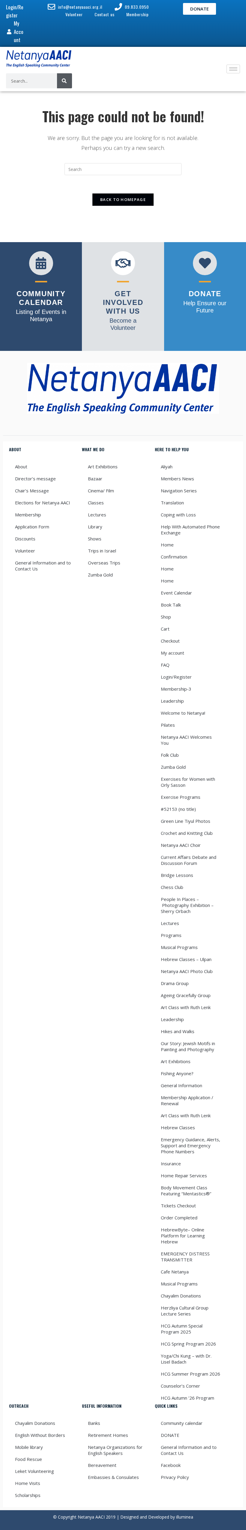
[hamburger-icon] (233, 69)
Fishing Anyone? (177, 1073)
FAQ (165, 665)
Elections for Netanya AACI (42, 503)
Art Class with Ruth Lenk (186, 1007)
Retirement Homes (108, 1435)
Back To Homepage (123, 199)
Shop (166, 617)
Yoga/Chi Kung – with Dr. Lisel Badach (186, 1359)
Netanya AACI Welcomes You (187, 740)
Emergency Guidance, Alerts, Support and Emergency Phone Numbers (190, 1145)
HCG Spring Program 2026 (188, 1344)
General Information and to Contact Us (43, 566)
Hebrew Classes (178, 1127)
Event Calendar (176, 593)
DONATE (170, 1435)
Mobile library (29, 1447)
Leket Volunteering (34, 1471)
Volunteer (25, 551)
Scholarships (27, 1495)
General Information (181, 1085)
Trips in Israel (102, 551)
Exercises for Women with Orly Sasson (188, 782)
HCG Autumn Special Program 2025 (181, 1329)
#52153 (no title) (178, 809)
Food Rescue (28, 1459)
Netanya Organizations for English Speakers (115, 1450)
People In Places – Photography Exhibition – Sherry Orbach (187, 905)
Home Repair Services (184, 1176)
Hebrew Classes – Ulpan (186, 959)
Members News (177, 479)
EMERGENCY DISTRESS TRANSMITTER (185, 1257)
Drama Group (175, 983)
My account (172, 653)
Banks (94, 1423)
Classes (96, 503)
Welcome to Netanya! (183, 713)
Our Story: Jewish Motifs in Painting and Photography (188, 1046)
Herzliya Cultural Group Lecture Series (184, 1311)
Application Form (32, 527)
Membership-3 (176, 689)
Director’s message (35, 479)
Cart (165, 629)
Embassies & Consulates (113, 1477)
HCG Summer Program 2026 (190, 1374)
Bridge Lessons (177, 875)
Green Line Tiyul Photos (185, 821)
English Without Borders (40, 1435)
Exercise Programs (180, 797)
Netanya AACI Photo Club (187, 971)
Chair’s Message (32, 491)
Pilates (168, 725)
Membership (28, 515)
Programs (171, 935)
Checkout (170, 641)
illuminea (184, 1517)
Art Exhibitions (103, 467)
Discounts (25, 539)
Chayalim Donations (181, 1296)
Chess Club (172, 887)
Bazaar (95, 479)
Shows (94, 539)
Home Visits (27, 1483)
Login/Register (176, 677)
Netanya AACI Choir (181, 845)
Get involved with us (123, 302)
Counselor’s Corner (180, 1386)
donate (205, 294)
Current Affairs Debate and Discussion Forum (188, 860)
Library (95, 527)
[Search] (64, 80)
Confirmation (174, 557)
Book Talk (171, 605)
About (21, 467)
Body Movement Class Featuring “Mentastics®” (186, 1191)
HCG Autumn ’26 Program (187, 1398)
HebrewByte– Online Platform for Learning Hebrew (183, 1236)
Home (167, 545)
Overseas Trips (104, 563)
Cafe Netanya (175, 1272)
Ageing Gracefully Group (186, 995)
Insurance (171, 1163)
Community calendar (181, 1423)
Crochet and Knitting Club (187, 833)
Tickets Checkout (178, 1206)
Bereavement (102, 1465)
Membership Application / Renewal (187, 1100)
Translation (172, 503)
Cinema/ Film (101, 491)
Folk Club (170, 755)
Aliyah (166, 467)
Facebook (171, 1465)
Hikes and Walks (177, 1031)
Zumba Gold (100, 575)
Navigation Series (179, 491)
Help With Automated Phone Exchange (190, 530)
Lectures (97, 515)
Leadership (172, 701)
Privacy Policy (175, 1477)
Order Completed (179, 1218)
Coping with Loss (178, 515)
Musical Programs (179, 947)
